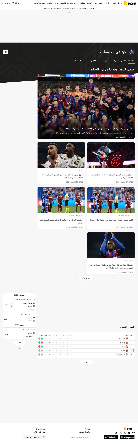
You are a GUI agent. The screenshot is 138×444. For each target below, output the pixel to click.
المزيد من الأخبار (86, 278)
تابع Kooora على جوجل (33, 437)
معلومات (131, 60)
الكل (19, 342)
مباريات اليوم (117, 3)
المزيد (86, 362)
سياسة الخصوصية (84, 432)
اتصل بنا (87, 429)
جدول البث (107, 3)
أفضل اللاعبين (76, 61)
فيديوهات (115, 61)
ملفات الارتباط (40, 429)
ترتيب (86, 61)
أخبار (100, 3)
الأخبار (123, 61)
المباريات (106, 61)
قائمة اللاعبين (95, 61)
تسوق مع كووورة (39, 3)
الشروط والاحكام (39, 432)
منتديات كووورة (92, 3)
